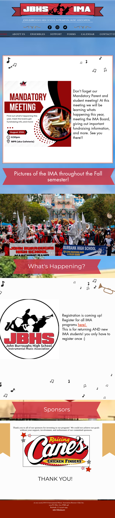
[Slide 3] (42, 464)
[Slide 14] (66, 464)
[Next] (88, 451)
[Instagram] (57, 27)
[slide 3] (53, 253)
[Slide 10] (57, 464)
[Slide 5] (46, 464)
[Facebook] (50, 27)
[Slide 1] (37, 464)
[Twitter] (65, 27)
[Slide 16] (70, 464)
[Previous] (25, 451)
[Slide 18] (74, 464)
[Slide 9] (55, 464)
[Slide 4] (44, 464)
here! (82, 324)
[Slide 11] (59, 464)
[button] (19, 34)
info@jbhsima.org (59, 510)
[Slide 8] (53, 464)
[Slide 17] (72, 464)
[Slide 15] (68, 464)
